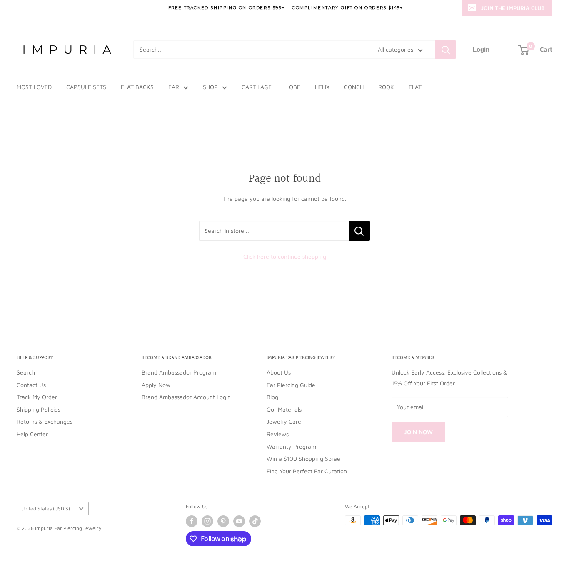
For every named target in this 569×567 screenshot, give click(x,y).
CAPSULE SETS (86, 86)
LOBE (293, 86)
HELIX (322, 86)
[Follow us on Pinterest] (223, 521)
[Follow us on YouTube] (239, 521)
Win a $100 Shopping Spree (303, 458)
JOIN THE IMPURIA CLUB (513, 8)
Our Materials (284, 409)
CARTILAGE (257, 86)
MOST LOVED (34, 86)
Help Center (32, 433)
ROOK (386, 86)
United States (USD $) (45, 508)
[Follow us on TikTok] (255, 521)
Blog (272, 396)
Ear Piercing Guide (291, 384)
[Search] (445, 49)
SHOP (210, 86)
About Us (279, 372)
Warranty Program (291, 446)
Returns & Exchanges (44, 421)
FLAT (415, 86)
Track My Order (37, 396)
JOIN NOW (418, 431)
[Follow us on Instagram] (207, 521)
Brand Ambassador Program (179, 372)
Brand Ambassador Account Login (186, 396)
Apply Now (156, 384)
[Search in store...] (359, 231)
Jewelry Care (284, 421)
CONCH (354, 86)
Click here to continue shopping (284, 256)
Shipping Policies (38, 409)
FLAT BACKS (137, 86)
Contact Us (31, 384)
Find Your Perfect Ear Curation (307, 471)
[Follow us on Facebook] (191, 521)
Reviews (278, 433)
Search (26, 372)
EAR (173, 86)
